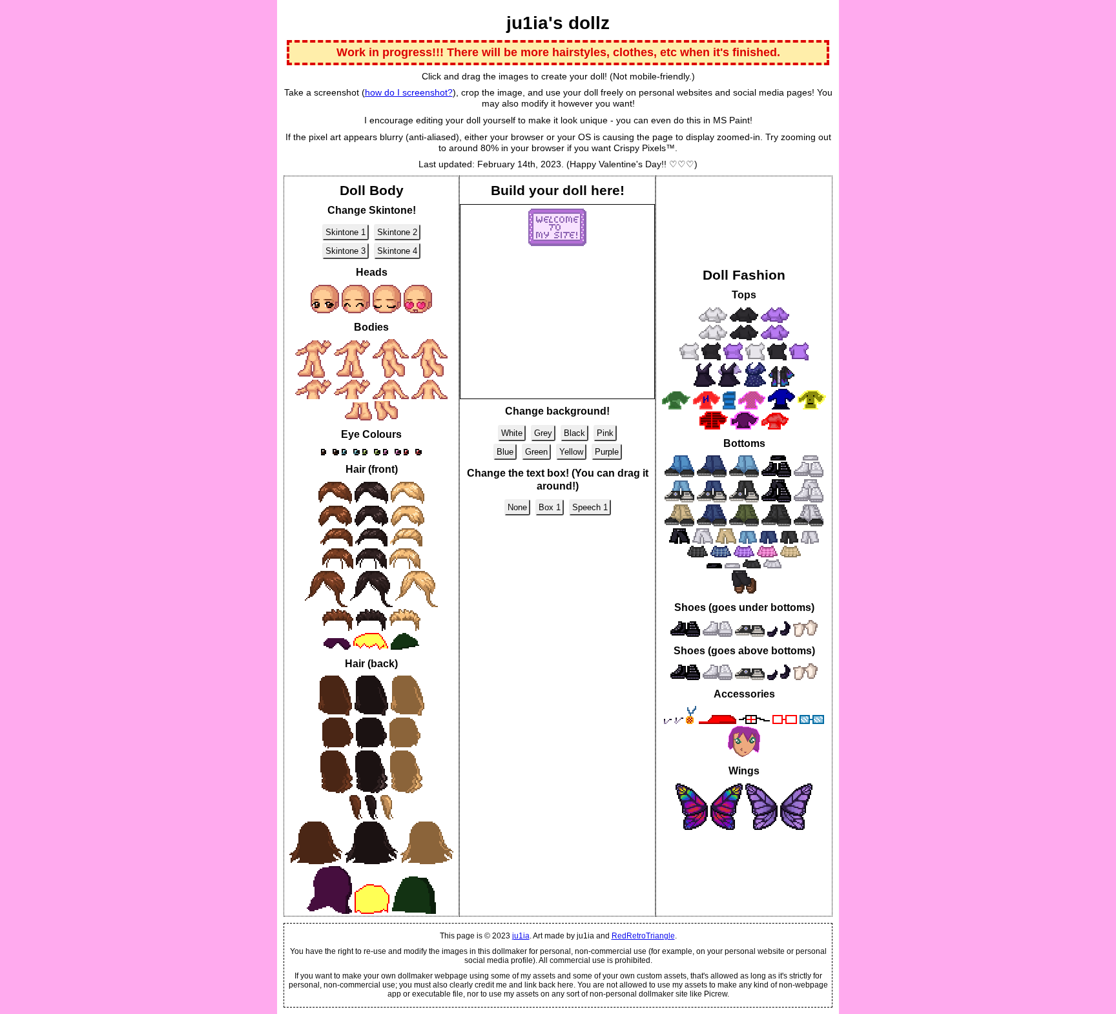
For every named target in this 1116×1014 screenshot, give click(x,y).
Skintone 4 (397, 251)
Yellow (571, 452)
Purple (607, 452)
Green (536, 452)
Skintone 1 (346, 232)
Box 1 (550, 507)
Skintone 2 (397, 232)
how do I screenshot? (409, 92)
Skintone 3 (346, 251)
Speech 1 (590, 507)
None (517, 507)
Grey (543, 433)
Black (574, 433)
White (511, 433)
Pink (605, 433)
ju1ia (521, 935)
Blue (505, 452)
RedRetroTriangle (643, 935)
